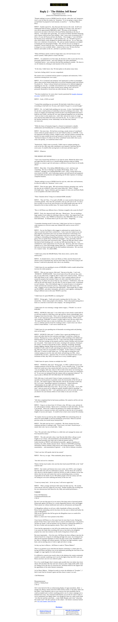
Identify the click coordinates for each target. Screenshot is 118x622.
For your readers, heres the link (46, 601)
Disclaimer (59, 607)
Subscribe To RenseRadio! (72, 610)
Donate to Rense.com (45, 611)
